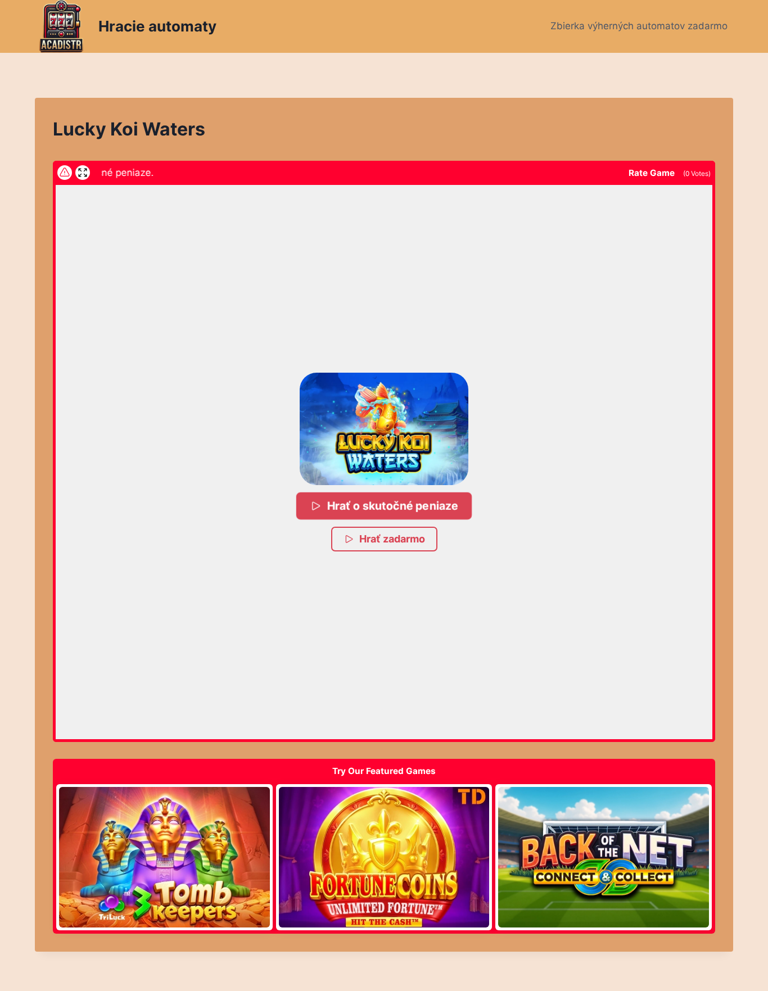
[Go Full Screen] (82, 172)
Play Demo (164, 856)
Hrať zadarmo (392, 539)
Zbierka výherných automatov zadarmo (639, 25)
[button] (384, 429)
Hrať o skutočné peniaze (392, 505)
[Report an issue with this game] (64, 172)
